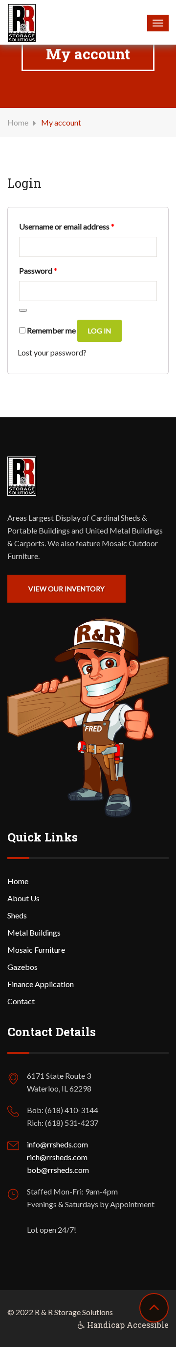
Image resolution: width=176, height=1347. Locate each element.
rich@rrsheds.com (57, 1157)
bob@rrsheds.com (58, 1169)
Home (17, 122)
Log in (99, 331)
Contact (21, 1001)
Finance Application (40, 984)
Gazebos (22, 966)
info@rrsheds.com (57, 1144)
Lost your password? (52, 352)
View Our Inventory (66, 589)
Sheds (17, 915)
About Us (23, 898)
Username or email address (66, 226)
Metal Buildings (34, 932)
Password (38, 270)
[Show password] (23, 310)
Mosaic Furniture (36, 949)
